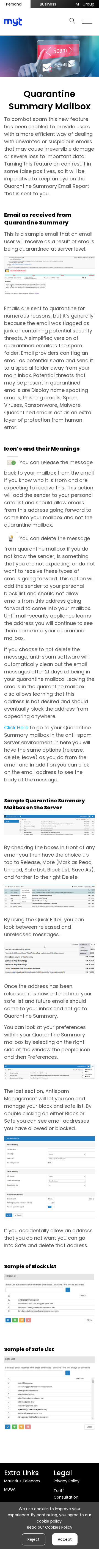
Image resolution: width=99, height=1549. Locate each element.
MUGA (9, 1489)
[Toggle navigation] (87, 19)
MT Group (85, 4)
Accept (65, 1539)
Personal (14, 4)
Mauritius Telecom (22, 1481)
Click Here (16, 727)
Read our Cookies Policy (49, 1527)
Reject (34, 1539)
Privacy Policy (66, 1481)
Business (48, 4)
